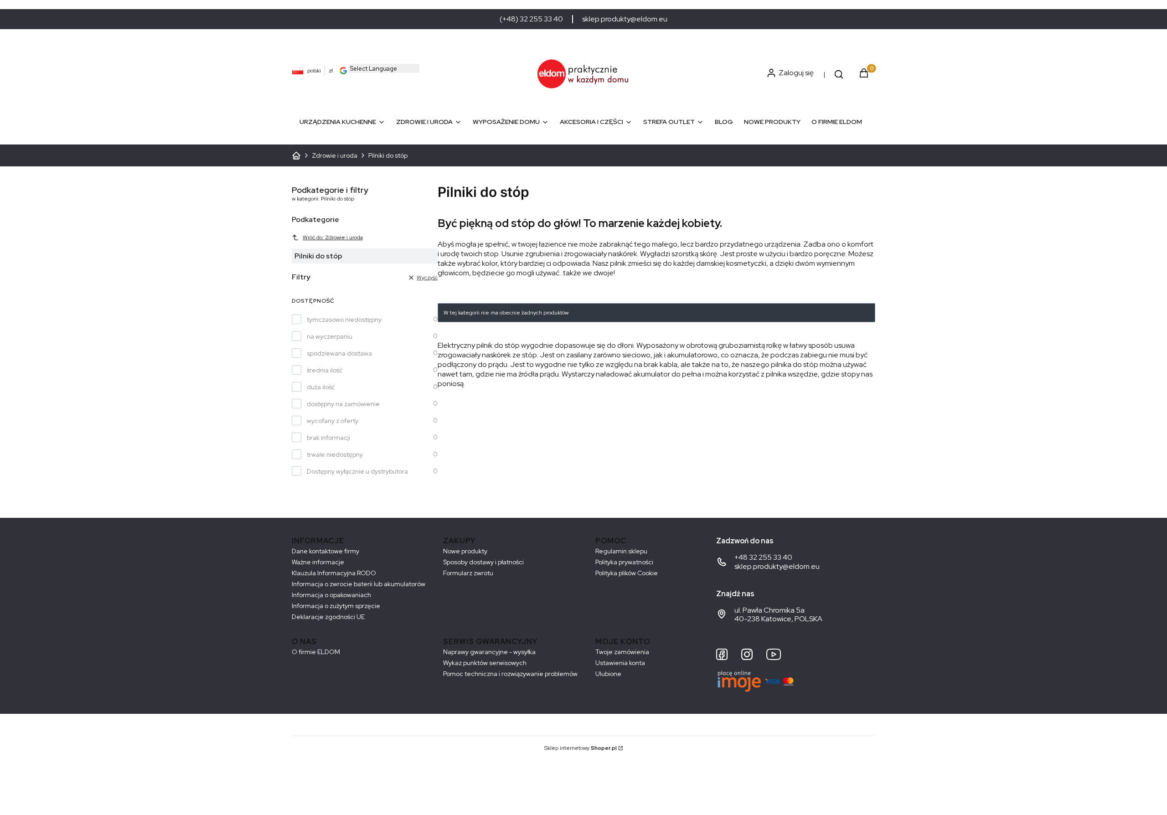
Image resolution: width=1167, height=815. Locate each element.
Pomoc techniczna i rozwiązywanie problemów (510, 674)
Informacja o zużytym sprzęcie (336, 606)
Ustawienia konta (620, 663)
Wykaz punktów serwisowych (485, 663)
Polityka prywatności (624, 562)
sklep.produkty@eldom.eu (624, 19)
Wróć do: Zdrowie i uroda (333, 237)
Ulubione (608, 674)
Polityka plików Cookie (626, 573)
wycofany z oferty (332, 421)
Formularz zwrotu (468, 573)
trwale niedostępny (335, 454)
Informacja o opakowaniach (331, 595)
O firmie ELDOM (316, 652)
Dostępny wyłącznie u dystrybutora (357, 471)
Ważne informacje (318, 562)
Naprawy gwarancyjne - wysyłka (489, 652)
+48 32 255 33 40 (763, 557)
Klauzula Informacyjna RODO (334, 573)
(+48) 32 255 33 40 (531, 19)
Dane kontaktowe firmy (325, 551)
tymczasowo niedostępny (344, 319)
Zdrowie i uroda (334, 155)
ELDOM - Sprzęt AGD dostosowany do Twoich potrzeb (296, 155)
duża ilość (321, 387)
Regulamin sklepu (621, 551)
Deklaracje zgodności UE (328, 617)
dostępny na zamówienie (343, 404)
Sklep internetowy (580, 748)
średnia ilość (324, 370)
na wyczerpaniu (329, 336)
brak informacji (328, 437)
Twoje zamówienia (622, 652)
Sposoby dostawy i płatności (483, 562)
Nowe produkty (465, 551)
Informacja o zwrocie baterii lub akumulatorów (358, 584)
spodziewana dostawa (339, 353)
